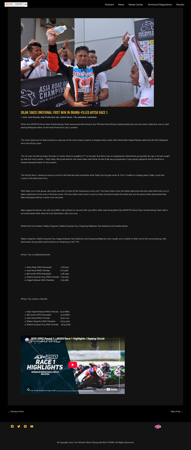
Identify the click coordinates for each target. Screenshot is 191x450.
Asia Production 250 (50, 117)
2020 (25, 117)
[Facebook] (12, 426)
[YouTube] (31, 426)
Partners (109, 4)
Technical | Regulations (159, 4)
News (121, 4)
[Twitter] (18, 426)
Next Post (177, 411)
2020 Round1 (34, 117)
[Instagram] (25, 426)
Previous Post (16, 411)
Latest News (66, 117)
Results (180, 4)
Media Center (136, 4)
